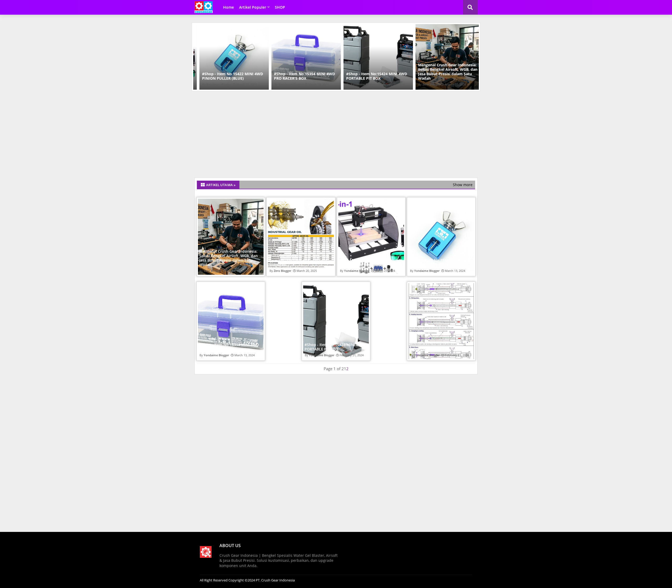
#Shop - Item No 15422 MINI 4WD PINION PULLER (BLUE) (226, 76)
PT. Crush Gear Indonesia (275, 580)
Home (228, 7)
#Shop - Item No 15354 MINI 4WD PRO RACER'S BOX (298, 76)
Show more (462, 184)
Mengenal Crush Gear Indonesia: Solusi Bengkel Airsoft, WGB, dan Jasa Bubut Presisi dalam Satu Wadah (441, 71)
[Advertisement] (336, 134)
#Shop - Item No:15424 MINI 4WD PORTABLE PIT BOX (370, 76)
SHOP (280, 7)
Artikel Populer (252, 7)
